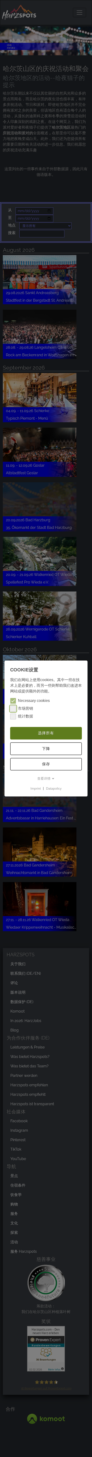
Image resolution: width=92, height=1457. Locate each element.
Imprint (35, 788)
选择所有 (46, 733)
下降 (46, 749)
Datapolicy (54, 788)
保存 (46, 764)
